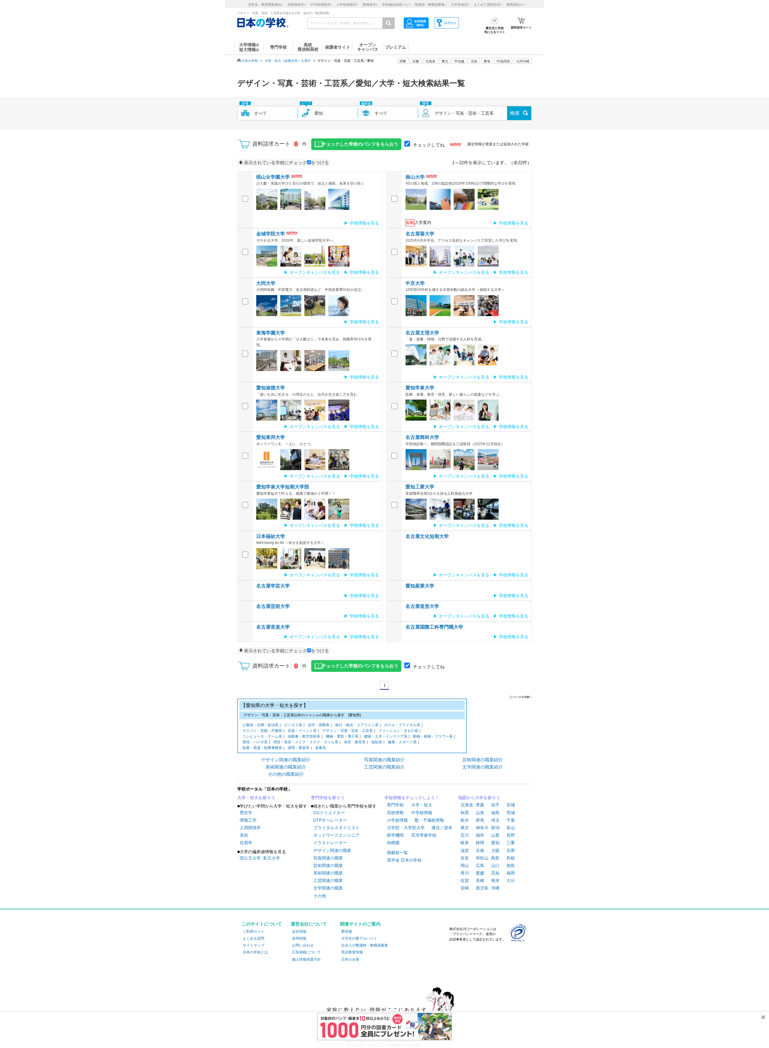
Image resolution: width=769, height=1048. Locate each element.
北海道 (430, 61)
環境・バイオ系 (255, 742)
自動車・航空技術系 (304, 736)
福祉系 (376, 742)
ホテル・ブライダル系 (402, 725)
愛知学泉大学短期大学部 (282, 486)
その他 (319, 895)
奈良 (464, 858)
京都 (480, 850)
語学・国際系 (319, 725)
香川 (464, 873)
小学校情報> (347, 4)
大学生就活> (460, 4)
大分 (510, 880)
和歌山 (482, 858)
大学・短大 (421, 804)
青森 (480, 804)
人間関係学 (250, 827)
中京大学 (415, 283)
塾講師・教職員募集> (430, 4)
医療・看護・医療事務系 (262, 748)
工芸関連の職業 (328, 880)
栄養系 (320, 748)
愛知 (495, 842)
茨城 (510, 812)
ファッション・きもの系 (398, 731)
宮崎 (464, 888)
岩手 (495, 804)
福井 (480, 835)
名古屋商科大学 (422, 437)
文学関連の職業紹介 (482, 766)
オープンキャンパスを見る (315, 272)
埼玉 (495, 820)
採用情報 (299, 938)
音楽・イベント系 (302, 731)
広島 (480, 865)
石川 (464, 835)
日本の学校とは (255, 952)
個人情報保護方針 (306, 959)
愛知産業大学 (420, 585)
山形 (480, 812)
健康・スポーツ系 (402, 742)
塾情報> (370, 4)
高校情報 (395, 812)
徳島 (510, 865)
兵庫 (510, 850)
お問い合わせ (303, 945)
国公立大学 (250, 858)
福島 (495, 812)
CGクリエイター (329, 812)
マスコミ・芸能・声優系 (262, 731)
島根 (510, 858)
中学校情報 (421, 812)
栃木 (464, 820)
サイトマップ (253, 945)
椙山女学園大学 (273, 177)
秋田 (464, 812)
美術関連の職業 (328, 873)
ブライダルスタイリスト (336, 827)
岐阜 (464, 842)
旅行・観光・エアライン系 (356, 725)
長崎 (480, 880)
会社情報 (299, 931)
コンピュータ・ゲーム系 (262, 736)
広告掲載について (306, 952)
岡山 (464, 865)
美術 (244, 835)
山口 (495, 865)
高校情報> (296, 4)
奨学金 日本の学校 (404, 860)
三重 (510, 842)
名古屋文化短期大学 (427, 536)
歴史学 (246, 812)
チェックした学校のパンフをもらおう (360, 144)
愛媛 (480, 873)
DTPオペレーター (330, 820)
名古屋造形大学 (422, 606)
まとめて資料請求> (488, 4)
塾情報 (346, 931)
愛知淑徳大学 (270, 387)
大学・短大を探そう (256, 797)
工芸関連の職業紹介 (384, 766)
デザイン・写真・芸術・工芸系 (347, 731)
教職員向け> (515, 4)
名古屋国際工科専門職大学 (434, 627)
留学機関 (395, 835)
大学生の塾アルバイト (359, 938)
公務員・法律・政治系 (260, 725)
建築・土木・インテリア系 (385, 736)
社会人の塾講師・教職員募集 (364, 945)
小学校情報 (397, 820)
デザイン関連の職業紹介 (286, 759)
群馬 (480, 820)
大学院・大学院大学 (406, 827)
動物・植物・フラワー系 (433, 736)
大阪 (495, 850)
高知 (495, 873)
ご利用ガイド (253, 931)
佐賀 (464, 880)
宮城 (510, 804)
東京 (464, 827)
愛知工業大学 (420, 486)
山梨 (495, 835)
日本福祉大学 (270, 536)
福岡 (510, 873)
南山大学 (415, 177)
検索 (515, 113)
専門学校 (395, 804)
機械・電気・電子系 (342, 736)
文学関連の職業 (328, 888)
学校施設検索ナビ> (396, 4)
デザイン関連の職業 (332, 850)
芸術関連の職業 (328, 865)
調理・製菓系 (298, 748)
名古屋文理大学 (422, 332)
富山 (510, 827)
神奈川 (482, 827)
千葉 (510, 820)
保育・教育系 (355, 742)
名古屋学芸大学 (273, 585)
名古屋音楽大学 (273, 627)
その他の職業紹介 (286, 774)
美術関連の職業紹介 (286, 766)
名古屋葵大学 (420, 233)
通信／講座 (441, 827)
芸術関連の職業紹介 (482, 759)
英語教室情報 (352, 952)
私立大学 (271, 858)
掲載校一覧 (397, 852)
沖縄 (495, 888)
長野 (510, 835)
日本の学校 (250, 60)
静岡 (480, 842)
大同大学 (265, 283)
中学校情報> (321, 4)
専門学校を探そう (328, 797)
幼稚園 (393, 842)
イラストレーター (330, 842)
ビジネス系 (293, 725)
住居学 (246, 842)
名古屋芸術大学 (273, 606)
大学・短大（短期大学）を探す (288, 60)
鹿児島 (482, 888)
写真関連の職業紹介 (384, 759)
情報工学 (248, 820)
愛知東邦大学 (270, 437)
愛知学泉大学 (420, 387)
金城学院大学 (270, 233)
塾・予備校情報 (429, 820)
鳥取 (495, 858)
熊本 (495, 880)
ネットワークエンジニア (336, 835)
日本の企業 (350, 959)
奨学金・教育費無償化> (265, 4)
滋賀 (464, 850)
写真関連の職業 (328, 858)
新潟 (495, 827)
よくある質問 (253, 938)
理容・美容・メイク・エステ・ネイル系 (305, 742)
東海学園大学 (270, 332)
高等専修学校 (423, 835)
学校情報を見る (364, 223)
